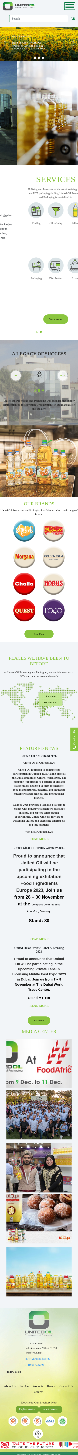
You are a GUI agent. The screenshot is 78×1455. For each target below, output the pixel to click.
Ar (73, 18)
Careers (38, 1391)
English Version (27, 1409)
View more (39, 319)
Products (38, 1386)
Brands (51, 1386)
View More (39, 634)
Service (24, 1386)
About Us (10, 1386)
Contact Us (66, 1386)
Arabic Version (50, 1409)
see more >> (51, 702)
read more (39, 839)
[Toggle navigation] (69, 6)
